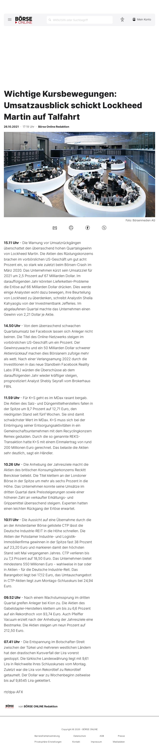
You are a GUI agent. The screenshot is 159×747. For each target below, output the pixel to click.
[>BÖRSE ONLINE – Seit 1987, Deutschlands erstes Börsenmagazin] (23, 20)
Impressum (96, 741)
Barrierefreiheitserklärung (47, 736)
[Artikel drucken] (71, 227)
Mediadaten (119, 741)
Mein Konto (144, 19)
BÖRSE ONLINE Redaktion (41, 706)
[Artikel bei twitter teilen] (104, 227)
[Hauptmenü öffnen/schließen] (9, 19)
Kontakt (76, 741)
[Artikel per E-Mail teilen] (54, 227)
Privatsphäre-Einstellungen (48, 741)
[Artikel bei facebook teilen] (87, 227)
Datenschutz (79, 736)
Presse (121, 736)
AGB (102, 736)
